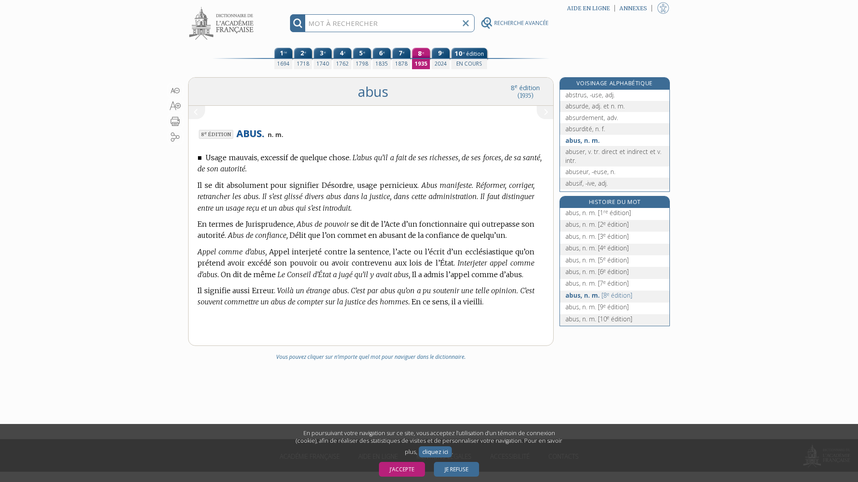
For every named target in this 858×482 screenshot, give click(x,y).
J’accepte (402, 469)
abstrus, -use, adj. (590, 95)
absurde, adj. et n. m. (595, 106)
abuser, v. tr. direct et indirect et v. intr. (613, 156)
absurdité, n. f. (585, 129)
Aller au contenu (223, 7)
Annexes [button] (633, 8)
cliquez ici (435, 452)
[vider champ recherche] (466, 23)
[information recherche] (298, 23)
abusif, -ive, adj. (586, 183)
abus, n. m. (582, 140)
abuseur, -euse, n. (590, 171)
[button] (175, 90)
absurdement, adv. (591, 117)
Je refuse (456, 469)
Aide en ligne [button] (588, 8)
